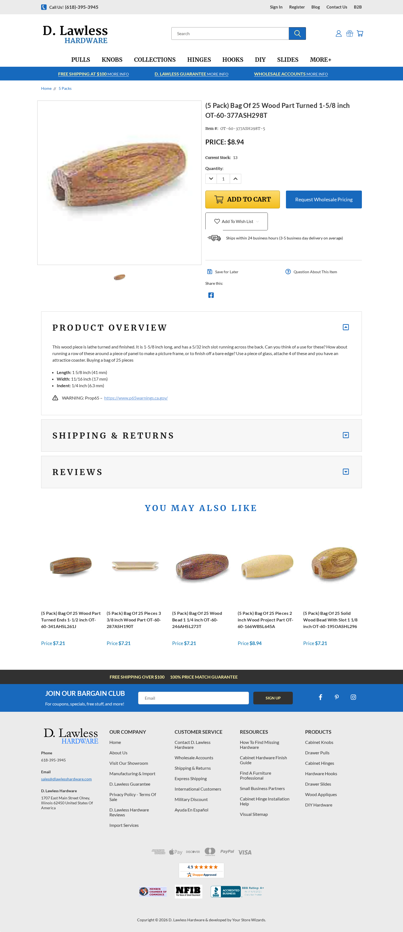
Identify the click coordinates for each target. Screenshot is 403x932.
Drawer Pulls (317, 752)
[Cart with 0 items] (359, 33)
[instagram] (353, 697)
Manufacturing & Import (132, 773)
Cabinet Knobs (319, 742)
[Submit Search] (297, 33)
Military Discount (191, 799)
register (297, 7)
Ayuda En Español (191, 809)
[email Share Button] (230, 296)
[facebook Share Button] (211, 296)
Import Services (124, 825)
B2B (358, 7)
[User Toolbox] (338, 33)
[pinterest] (337, 697)
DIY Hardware (318, 804)
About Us (118, 752)
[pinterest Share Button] (270, 296)
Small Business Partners (262, 788)
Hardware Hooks (321, 773)
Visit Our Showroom (128, 763)
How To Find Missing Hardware (259, 745)
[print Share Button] (250, 296)
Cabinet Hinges (319, 763)
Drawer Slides (318, 783)
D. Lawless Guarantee (129, 783)
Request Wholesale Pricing (324, 199)
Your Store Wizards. (249, 919)
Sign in (276, 7)
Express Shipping (191, 778)
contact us (337, 7)
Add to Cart (71, 567)
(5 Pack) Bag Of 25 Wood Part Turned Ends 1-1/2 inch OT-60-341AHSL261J (71, 619)
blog (315, 7)
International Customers (198, 788)
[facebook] (320, 697)
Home (115, 742)
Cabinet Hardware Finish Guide (263, 760)
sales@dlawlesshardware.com (66, 779)
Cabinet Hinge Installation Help (265, 801)
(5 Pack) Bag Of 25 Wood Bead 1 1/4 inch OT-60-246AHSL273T (197, 619)
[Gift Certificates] (349, 33)
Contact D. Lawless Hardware (193, 745)
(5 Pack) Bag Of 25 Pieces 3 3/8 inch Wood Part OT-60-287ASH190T (134, 619)
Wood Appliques (321, 794)
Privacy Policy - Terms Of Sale (132, 797)
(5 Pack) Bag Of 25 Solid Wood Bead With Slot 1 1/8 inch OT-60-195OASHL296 (330, 619)
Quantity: (214, 168)
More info (93, 73)
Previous (388, 915)
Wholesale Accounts (194, 757)
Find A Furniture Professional (255, 775)
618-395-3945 (53, 760)
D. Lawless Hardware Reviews (129, 812)
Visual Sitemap (254, 814)
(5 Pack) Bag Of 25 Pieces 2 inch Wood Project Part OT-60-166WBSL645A (266, 619)
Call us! (73, 7)
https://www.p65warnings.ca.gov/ (136, 397)
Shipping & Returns (193, 768)
